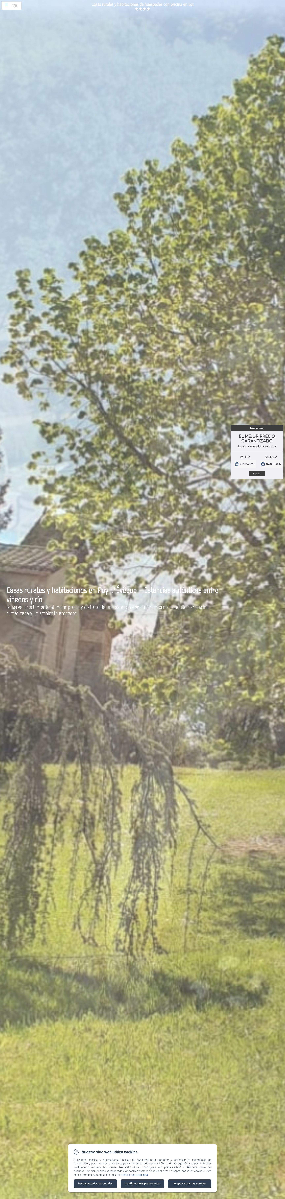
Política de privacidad (134, 1174)
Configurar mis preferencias (142, 1183)
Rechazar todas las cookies (95, 1183)
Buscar (257, 473)
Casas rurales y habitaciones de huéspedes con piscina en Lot (143, 4)
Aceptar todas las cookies (189, 1183)
